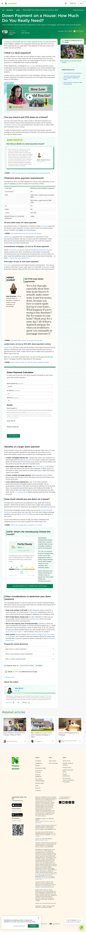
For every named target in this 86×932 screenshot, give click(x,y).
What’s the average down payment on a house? (26, 525)
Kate (19, 688)
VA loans (44, 226)
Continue (33, 926)
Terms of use (66, 760)
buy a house (31, 66)
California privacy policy (68, 770)
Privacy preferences (66, 775)
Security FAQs (53, 763)
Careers (37, 765)
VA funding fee (20, 492)
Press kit (38, 788)
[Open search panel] (66, 3)
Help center (52, 760)
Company (38, 760)
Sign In (73, 3)
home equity (40, 466)
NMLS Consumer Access (41, 821)
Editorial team (39, 783)
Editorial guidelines (38, 775)
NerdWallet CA (56, 923)
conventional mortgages (16, 250)
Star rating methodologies (39, 779)
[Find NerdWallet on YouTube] (63, 802)
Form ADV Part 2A (46, 873)
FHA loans (7, 265)
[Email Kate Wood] (16, 691)
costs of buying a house (14, 631)
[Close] (83, 918)
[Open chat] (81, 927)
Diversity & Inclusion (38, 771)
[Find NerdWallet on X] (60, 802)
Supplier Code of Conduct (68, 764)
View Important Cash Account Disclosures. (44, 886)
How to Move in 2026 (26, 665)
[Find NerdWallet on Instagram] (66, 802)
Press (37, 785)
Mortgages (9, 10)
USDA (6, 237)
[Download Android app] (17, 815)
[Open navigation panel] (2, 3)
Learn (18, 10)
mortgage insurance (10, 125)
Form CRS (38, 873)
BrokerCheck (38, 879)
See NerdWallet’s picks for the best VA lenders (25, 233)
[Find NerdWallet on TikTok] (73, 802)
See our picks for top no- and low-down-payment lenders (29, 362)
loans (10, 237)
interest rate (27, 460)
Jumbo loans (8, 347)
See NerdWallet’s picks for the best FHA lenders (26, 340)
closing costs (34, 619)
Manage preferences (19, 926)
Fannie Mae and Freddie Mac (19, 258)
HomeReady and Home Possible (41, 250)
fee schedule (45, 877)
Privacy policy (67, 767)
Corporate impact (40, 768)
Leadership (38, 763)
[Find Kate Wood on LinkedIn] (19, 691)
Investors (38, 790)
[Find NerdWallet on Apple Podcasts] (70, 802)
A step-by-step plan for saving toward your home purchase (30, 173)
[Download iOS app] (17, 805)
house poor (33, 612)
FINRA (42, 869)
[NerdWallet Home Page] (11, 3)
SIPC (46, 869)
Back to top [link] (10, 677)
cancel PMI (25, 514)
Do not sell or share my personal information (68, 780)
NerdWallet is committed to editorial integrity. (71, 61)
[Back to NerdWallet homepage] (3, 10)
